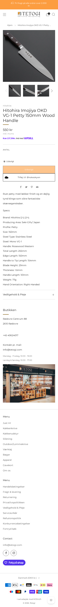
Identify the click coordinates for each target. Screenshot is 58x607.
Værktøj (7, 449)
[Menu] (4, 14)
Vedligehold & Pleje (13, 507)
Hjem (10, 25)
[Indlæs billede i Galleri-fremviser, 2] (29, 91)
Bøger (6, 454)
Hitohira (7, 105)
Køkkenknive (10, 428)
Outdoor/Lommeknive (15, 444)
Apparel (7, 460)
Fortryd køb (9, 529)
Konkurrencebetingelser (16, 523)
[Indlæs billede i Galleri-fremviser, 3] (43, 91)
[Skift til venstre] (7, 90)
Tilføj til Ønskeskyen (29, 177)
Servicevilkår (10, 513)
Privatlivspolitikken (13, 502)
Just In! (7, 423)
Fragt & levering (12, 492)
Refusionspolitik (12, 518)
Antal (6, 150)
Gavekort (8, 465)
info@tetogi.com (12, 545)
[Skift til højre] (51, 90)
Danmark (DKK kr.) (27, 578)
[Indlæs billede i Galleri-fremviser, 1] (15, 91)
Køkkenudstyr (11, 433)
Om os (6, 470)
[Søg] (53, 14)
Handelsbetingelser (14, 486)
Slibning (7, 439)
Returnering (10, 497)
